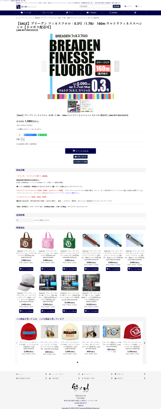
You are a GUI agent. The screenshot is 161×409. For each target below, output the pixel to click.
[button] (135, 12)
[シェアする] (19, 135)
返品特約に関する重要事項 (27, 144)
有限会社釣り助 (80, 396)
